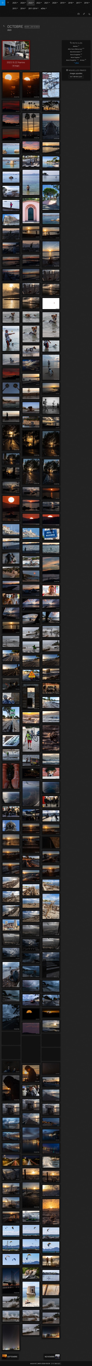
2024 (22, 3)
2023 (30, 3)
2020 (54, 3)
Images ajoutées (76, 73)
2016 (86, 3)
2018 (70, 3)
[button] (3, 1362)
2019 (62, 3)
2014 (22, 8)
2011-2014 (32, 8)
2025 (14, 3)
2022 (38, 3)
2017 (78, 3)
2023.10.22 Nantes (16, 62)
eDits (43, 8)
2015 (14, 8)
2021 (46, 3)
